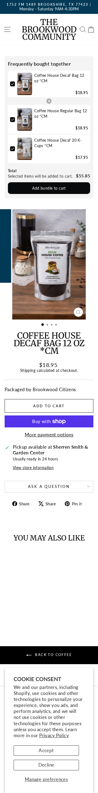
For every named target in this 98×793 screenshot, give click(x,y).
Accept (46, 750)
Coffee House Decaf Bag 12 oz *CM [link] (59, 78)
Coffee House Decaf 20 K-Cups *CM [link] (58, 143)
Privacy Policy (54, 735)
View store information (33, 468)
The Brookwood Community (49, 29)
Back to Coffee (53, 655)
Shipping (27, 370)
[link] (24, 84)
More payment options (49, 434)
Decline (46, 765)
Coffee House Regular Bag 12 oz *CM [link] (60, 113)
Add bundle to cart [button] (49, 188)
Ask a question (49, 486)
